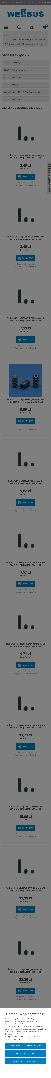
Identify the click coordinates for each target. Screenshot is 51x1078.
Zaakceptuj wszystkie (25, 1061)
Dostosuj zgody (25, 1054)
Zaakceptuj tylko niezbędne (25, 1046)
